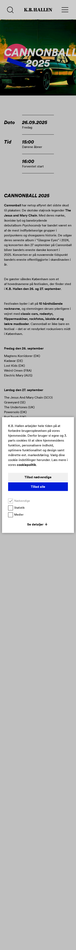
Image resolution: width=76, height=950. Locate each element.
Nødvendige (22, 501)
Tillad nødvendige (38, 477)
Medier (19, 514)
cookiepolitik (26, 465)
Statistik (19, 507)
